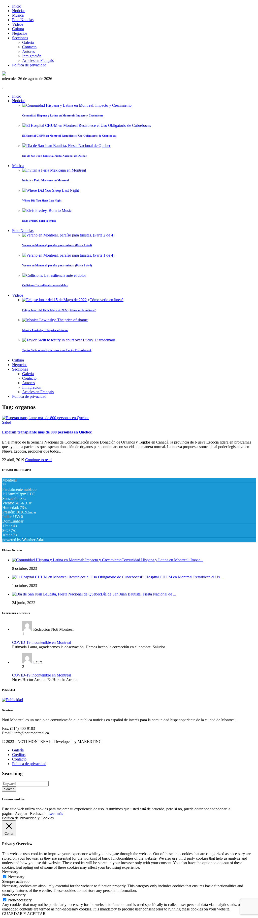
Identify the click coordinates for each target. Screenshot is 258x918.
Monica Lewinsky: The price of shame (45, 330)
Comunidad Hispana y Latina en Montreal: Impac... (162, 560)
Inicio (16, 6)
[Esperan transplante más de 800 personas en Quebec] (45, 418)
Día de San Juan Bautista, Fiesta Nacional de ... (138, 594)
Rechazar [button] (37, 813)
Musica (18, 15)
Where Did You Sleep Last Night (41, 200)
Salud (6, 422)
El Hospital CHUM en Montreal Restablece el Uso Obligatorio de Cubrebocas (69, 135)
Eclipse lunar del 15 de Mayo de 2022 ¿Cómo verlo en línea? (59, 309)
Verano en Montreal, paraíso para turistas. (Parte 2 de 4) (57, 245)
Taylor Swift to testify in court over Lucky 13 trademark (56, 350)
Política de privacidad (29, 65)
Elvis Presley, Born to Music (39, 220)
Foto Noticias (23, 20)
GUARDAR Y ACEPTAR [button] (24, 913)
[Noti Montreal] (4, 74)
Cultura (18, 29)
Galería (18, 750)
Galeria (28, 42)
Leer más (55, 813)
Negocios (19, 33)
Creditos (18, 754)
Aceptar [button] (21, 813)
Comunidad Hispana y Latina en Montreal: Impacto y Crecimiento (63, 115)
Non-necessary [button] (14, 895)
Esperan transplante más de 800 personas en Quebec (47, 432)
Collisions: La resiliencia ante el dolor (45, 285)
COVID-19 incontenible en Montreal (41, 642)
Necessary (16, 877)
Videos (17, 24)
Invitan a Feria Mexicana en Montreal (45, 180)
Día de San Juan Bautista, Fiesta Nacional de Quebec (54, 155)
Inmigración (31, 56)
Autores (28, 51)
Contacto (29, 47)
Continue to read (38, 460)
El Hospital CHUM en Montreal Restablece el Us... (182, 577)
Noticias (18, 11)
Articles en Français (38, 60)
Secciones (20, 38)
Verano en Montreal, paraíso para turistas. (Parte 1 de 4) (57, 265)
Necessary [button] (10, 872)
